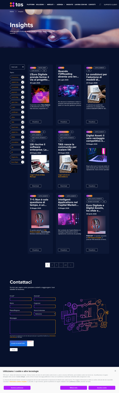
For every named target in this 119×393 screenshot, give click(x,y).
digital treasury (15, 132)
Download (35, 186)
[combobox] (17, 67)
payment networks (15, 92)
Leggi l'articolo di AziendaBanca (63, 176)
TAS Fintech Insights (38, 231)
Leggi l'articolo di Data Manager (37, 176)
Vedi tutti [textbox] (14, 67)
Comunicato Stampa (15, 77)
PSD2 (13, 137)
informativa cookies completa (18, 381)
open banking (15, 102)
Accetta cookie (102, 388)
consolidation (15, 87)
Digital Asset (15, 157)
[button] (115, 371)
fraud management (15, 127)
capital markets (15, 82)
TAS (12, 122)
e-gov (13, 107)
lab (12, 147)
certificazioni (15, 112)
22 (65, 265)
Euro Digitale (15, 162)
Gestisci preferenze (17, 388)
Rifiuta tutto (73, 388)
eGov (13, 117)
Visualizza (35, 122)
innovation (14, 142)
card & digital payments (15, 97)
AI (12, 152)
